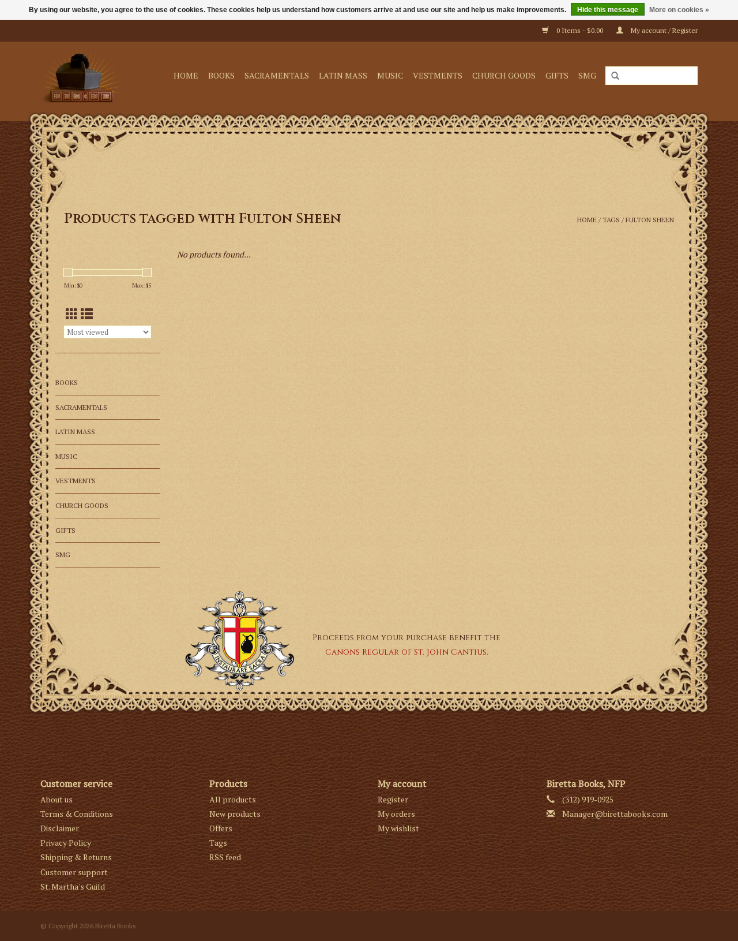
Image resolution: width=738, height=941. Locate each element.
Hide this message (607, 10)
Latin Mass (343, 75)
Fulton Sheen (650, 219)
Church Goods (504, 75)
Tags (611, 219)
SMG (587, 75)
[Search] (615, 76)
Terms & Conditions (76, 813)
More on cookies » (679, 10)
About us (56, 799)
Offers (220, 828)
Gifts (556, 75)
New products (235, 813)
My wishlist (398, 828)
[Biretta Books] (84, 75)
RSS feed (225, 857)
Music (390, 75)
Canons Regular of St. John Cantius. (406, 652)
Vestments (437, 75)
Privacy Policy (65, 842)
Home (186, 75)
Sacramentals (276, 75)
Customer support (74, 872)
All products (232, 799)
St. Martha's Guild (72, 886)
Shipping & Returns (76, 857)
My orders (396, 813)
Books (221, 75)
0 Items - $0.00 (580, 30)
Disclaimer (59, 828)
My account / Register (663, 30)
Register (393, 799)
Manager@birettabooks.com (615, 813)
